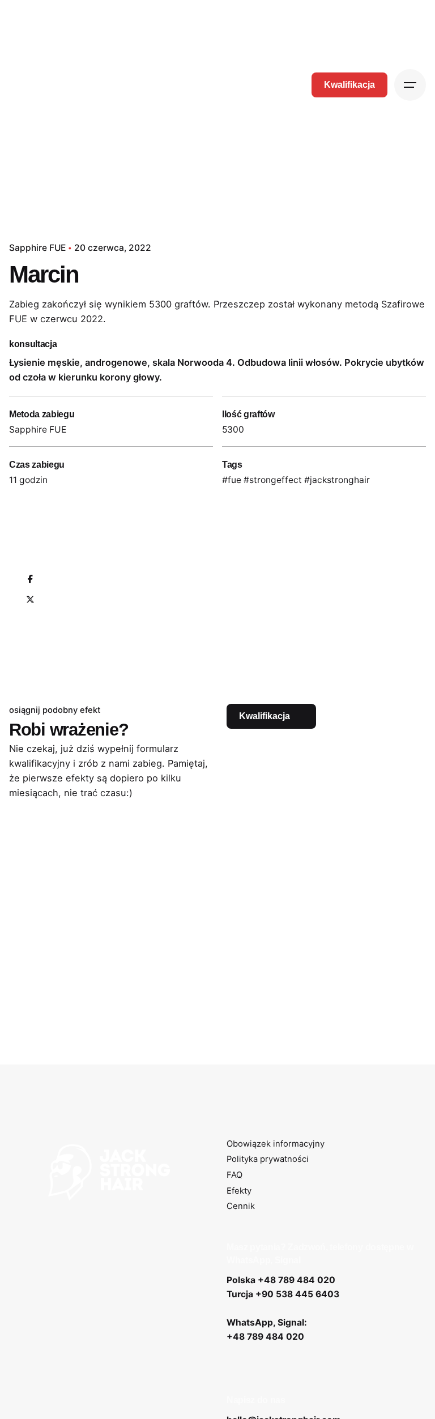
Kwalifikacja (349, 84)
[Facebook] (30, 580)
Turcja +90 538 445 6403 (283, 1294)
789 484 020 (275, 1336)
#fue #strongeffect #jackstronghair (296, 480)
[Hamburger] (410, 85)
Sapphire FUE (37, 247)
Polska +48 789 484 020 (281, 1280)
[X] (30, 600)
